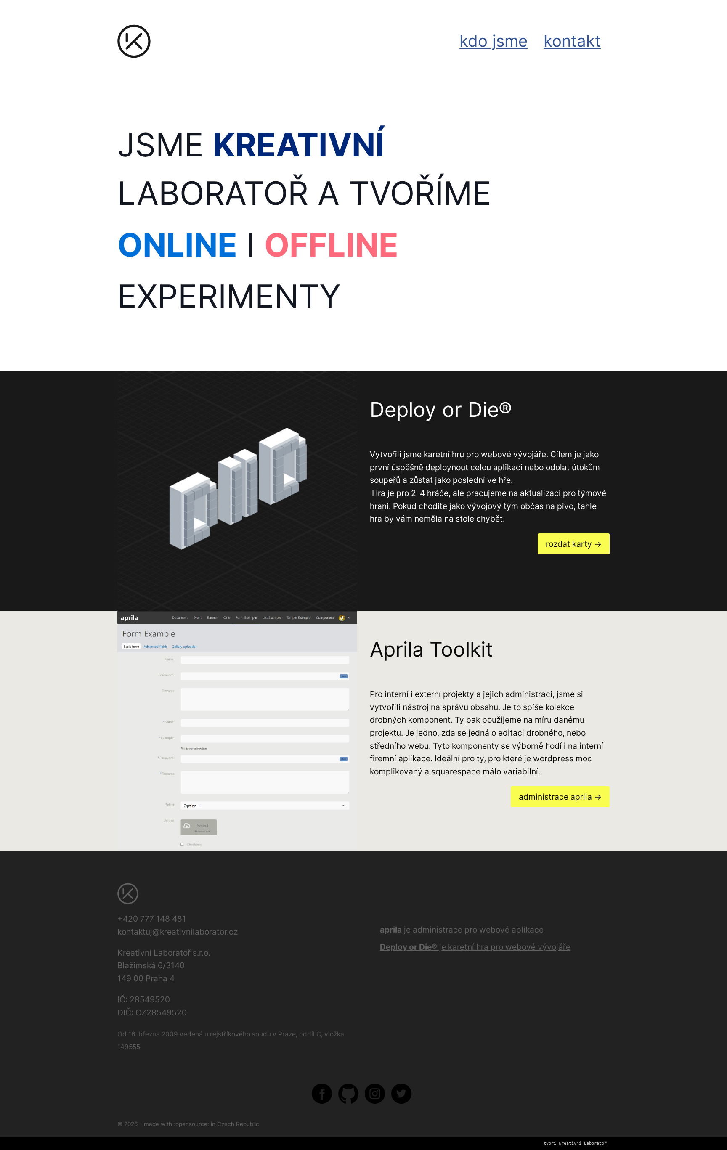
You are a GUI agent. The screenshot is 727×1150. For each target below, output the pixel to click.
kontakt (572, 40)
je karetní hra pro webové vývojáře (475, 947)
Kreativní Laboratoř (583, 1143)
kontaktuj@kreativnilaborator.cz (177, 932)
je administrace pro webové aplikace (462, 930)
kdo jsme (493, 40)
